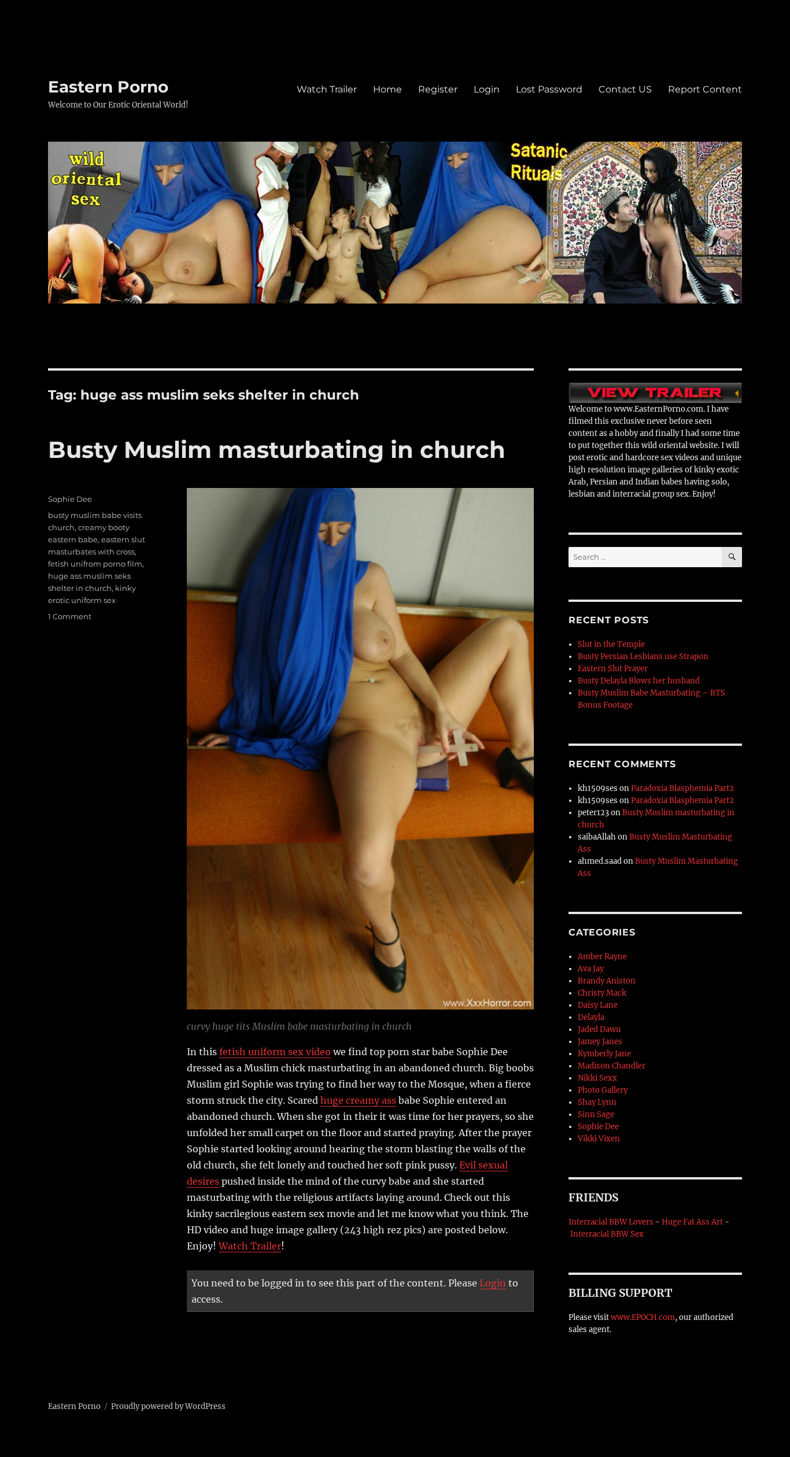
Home (387, 89)
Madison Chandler (611, 1066)
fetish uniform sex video (275, 1051)
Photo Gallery (602, 1090)
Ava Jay (591, 969)
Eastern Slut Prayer (613, 669)
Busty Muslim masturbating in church (276, 449)
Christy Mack (602, 993)
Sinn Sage (596, 1114)
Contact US (625, 89)
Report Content (705, 89)
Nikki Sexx (597, 1078)
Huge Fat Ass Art (692, 1222)
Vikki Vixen (599, 1139)
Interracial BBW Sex (607, 1234)
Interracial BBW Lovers (611, 1222)
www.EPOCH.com (643, 1317)
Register (437, 89)
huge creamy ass (358, 1100)
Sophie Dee (70, 499)
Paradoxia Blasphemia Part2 (682, 788)
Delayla (591, 1017)
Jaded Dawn (599, 1029)
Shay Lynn (597, 1102)
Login (487, 89)
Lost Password (549, 89)
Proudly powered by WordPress (168, 1406)
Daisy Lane (598, 1005)
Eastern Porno (108, 87)
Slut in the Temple (611, 644)
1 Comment (69, 616)
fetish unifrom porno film (95, 563)
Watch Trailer (327, 89)
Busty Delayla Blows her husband (639, 681)
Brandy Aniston (607, 981)
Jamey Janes (600, 1041)
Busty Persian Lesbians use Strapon (643, 656)
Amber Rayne (602, 957)
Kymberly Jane (604, 1054)
